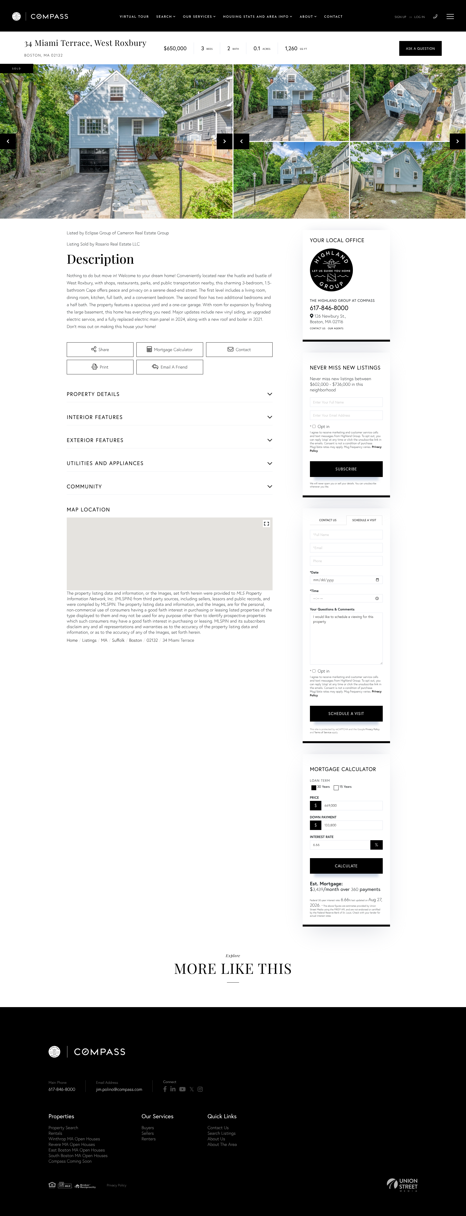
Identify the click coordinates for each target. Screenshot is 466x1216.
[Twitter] (191, 1089)
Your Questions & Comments (332, 609)
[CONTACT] (420, 48)
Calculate (346, 865)
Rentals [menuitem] (55, 1133)
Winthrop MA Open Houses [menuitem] (74, 1139)
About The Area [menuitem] (222, 1144)
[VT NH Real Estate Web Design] (402, 1185)
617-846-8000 (329, 308)
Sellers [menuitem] (147, 1133)
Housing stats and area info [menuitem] (256, 17)
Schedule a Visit (364, 520)
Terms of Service (322, 732)
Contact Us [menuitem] (218, 1127)
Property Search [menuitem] (63, 1127)
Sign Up (400, 17)
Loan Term (320, 780)
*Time (314, 591)
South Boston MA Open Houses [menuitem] (78, 1155)
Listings (89, 640)
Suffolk (118, 640)
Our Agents (335, 328)
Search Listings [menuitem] (222, 1133)
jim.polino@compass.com (119, 1089)
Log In (419, 17)
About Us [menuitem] (216, 1139)
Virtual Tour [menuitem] (134, 17)
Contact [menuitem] (333, 17)
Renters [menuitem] (148, 1139)
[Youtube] (182, 1089)
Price (314, 797)
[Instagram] (200, 1089)
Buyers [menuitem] (147, 1127)
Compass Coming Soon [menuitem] (70, 1161)
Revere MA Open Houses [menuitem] (72, 1144)
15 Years (346, 786)
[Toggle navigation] (450, 16)
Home (72, 640)
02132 (152, 640)
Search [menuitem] (164, 17)
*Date (314, 572)
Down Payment (323, 817)
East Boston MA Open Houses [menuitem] (77, 1150)
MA (104, 640)
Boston (135, 640)
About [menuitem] (306, 17)
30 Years (323, 786)
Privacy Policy (373, 729)
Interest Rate (321, 837)
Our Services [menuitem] (197, 17)
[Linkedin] (172, 1089)
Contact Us (317, 328)
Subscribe (346, 468)
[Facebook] (165, 1089)
